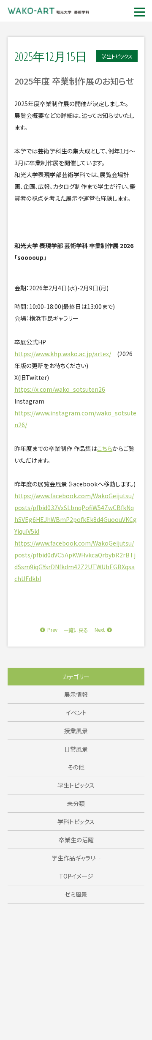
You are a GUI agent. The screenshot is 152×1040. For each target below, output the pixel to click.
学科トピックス (76, 821)
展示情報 (76, 694)
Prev (52, 629)
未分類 (76, 803)
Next (100, 629)
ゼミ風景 (76, 894)
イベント (76, 712)
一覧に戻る (75, 629)
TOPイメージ (76, 876)
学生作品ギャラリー (76, 858)
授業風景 (76, 730)
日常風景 (76, 749)
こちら (104, 448)
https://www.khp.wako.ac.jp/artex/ (62, 353)
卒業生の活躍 (76, 839)
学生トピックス (76, 785)
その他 (76, 767)
